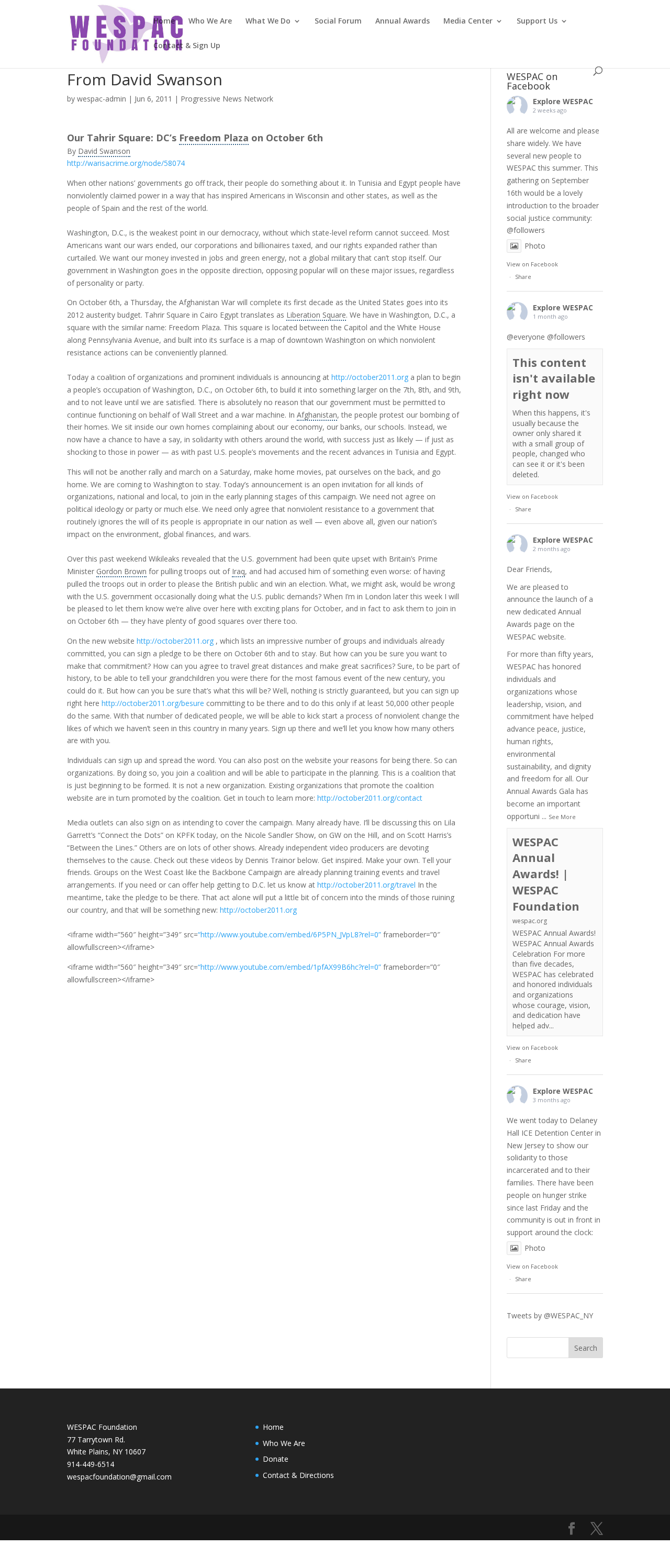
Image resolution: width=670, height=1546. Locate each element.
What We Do (268, 21)
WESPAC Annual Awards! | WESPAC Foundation (545, 874)
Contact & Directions (298, 1475)
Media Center (468, 21)
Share (523, 277)
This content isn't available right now (553, 378)
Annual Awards (402, 21)
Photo (534, 246)
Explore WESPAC (563, 101)
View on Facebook (532, 264)
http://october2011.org (175, 641)
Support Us (537, 21)
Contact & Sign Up (186, 46)
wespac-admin (101, 99)
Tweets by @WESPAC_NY (550, 1315)
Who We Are (210, 21)
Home (164, 21)
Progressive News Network (227, 99)
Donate (275, 1459)
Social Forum (338, 21)
